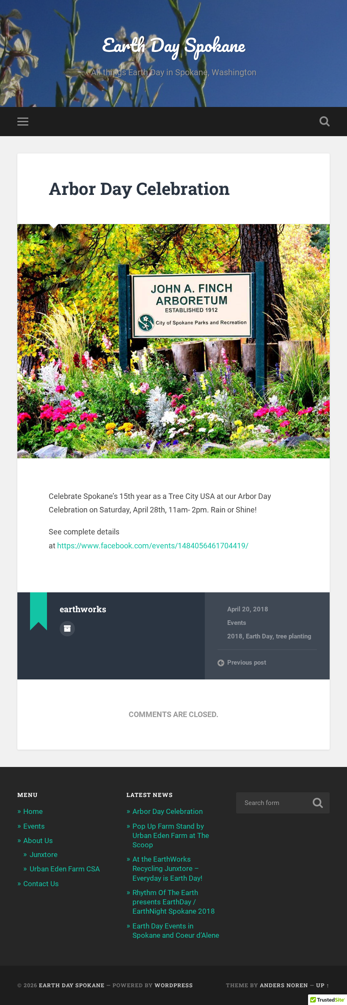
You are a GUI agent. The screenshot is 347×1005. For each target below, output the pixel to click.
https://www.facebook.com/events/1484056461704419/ (152, 545)
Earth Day (259, 636)
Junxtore (44, 854)
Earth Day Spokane (173, 45)
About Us (38, 840)
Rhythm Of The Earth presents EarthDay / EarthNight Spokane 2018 (173, 901)
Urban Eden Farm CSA (65, 869)
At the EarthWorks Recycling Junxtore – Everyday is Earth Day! (167, 868)
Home (33, 811)
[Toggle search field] (324, 121)
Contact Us (41, 883)
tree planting (293, 636)
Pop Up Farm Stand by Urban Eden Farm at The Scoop (170, 835)
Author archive (67, 628)
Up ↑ (323, 985)
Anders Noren (284, 985)
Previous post (246, 662)
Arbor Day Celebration (139, 188)
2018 (234, 636)
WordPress (173, 985)
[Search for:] (283, 802)
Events (236, 623)
